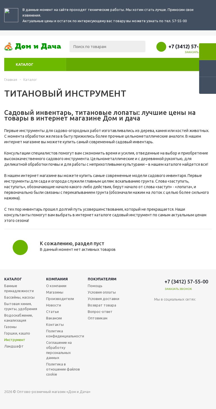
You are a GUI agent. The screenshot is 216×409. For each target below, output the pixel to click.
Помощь (95, 286)
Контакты (55, 324)
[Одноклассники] (181, 308)
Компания (57, 279)
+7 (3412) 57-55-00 (190, 46)
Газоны (10, 327)
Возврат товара (102, 305)
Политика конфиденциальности (65, 333)
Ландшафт (14, 346)
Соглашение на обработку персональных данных (59, 350)
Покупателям (102, 279)
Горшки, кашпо (17, 333)
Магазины (54, 292)
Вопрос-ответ (100, 311)
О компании (56, 286)
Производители (60, 299)
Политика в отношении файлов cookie (63, 369)
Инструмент (14, 340)
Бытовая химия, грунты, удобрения (20, 306)
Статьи (52, 311)
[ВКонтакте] (158, 308)
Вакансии (54, 318)
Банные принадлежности (19, 288)
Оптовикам (97, 318)
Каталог (24, 64)
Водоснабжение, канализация (18, 317)
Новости (53, 305)
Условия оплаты (102, 292)
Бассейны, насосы (19, 297)
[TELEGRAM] (170, 308)
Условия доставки (103, 299)
